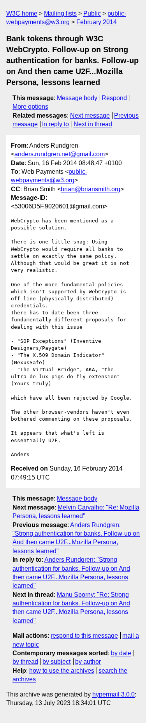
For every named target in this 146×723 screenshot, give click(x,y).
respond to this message (84, 635)
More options (30, 106)
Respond (114, 98)
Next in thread (93, 124)
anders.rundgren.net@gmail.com (59, 154)
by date (121, 653)
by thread (25, 661)
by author (88, 661)
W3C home (21, 13)
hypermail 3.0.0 (113, 694)
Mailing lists (60, 13)
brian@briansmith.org (90, 189)
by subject (56, 661)
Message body (77, 98)
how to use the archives (61, 670)
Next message (90, 115)
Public (92, 13)
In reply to (55, 124)
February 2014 (96, 22)
